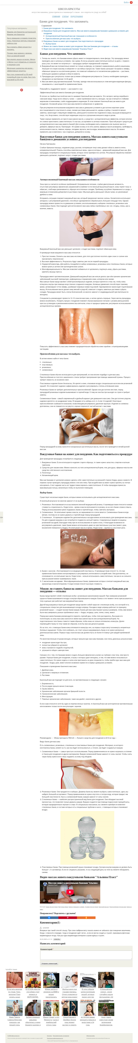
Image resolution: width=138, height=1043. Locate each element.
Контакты (49, 1035)
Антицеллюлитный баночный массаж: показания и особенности (71, 36)
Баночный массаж (104, 907)
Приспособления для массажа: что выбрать (63, 38)
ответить (57, 939)
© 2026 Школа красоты (13, 1035)
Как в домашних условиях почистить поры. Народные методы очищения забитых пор (21, 40)
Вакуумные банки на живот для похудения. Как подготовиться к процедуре (73, 41)
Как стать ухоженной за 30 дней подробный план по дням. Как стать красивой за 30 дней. (21, 77)
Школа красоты (69, 9)
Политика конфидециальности (55, 1038)
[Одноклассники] (86, 917)
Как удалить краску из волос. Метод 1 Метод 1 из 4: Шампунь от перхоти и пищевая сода (21, 62)
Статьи (65, 16)
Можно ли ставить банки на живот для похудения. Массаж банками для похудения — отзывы (81, 46)
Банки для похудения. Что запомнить (58, 28)
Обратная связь (90, 1035)
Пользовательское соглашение (61, 1035)
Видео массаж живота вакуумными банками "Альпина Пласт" (68, 49)
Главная (56, 16)
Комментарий (46, 949)
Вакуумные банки (63, 907)
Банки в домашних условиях (76, 907)
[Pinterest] (67, 917)
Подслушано (77, 16)
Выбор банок (51, 43)
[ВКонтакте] (49, 917)
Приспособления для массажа (117, 907)
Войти (126, 2)
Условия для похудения (91, 907)
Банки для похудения (52, 907)
